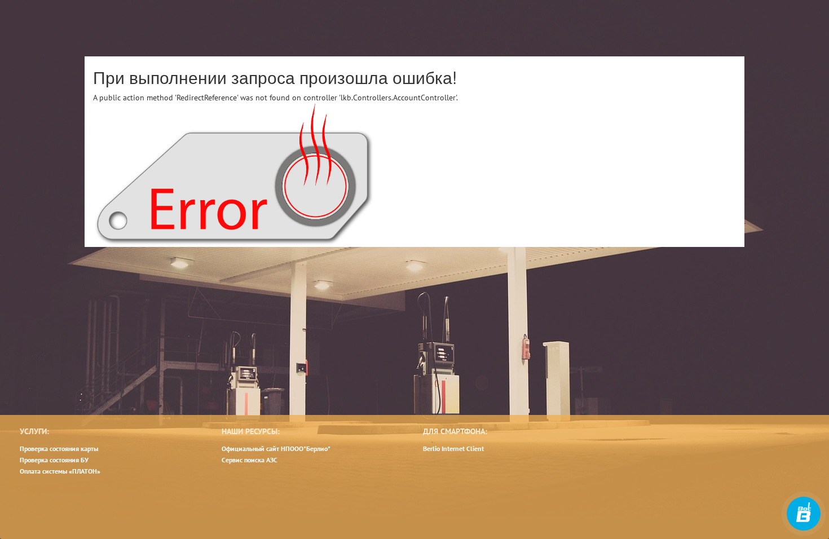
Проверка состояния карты (59, 448)
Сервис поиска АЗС (249, 460)
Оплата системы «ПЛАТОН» (60, 471)
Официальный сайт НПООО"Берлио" (276, 448)
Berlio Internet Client (453, 448)
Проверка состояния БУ (54, 460)
